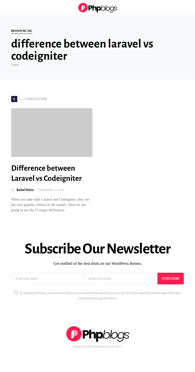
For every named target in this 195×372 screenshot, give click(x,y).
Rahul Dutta (25, 190)
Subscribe (171, 278)
